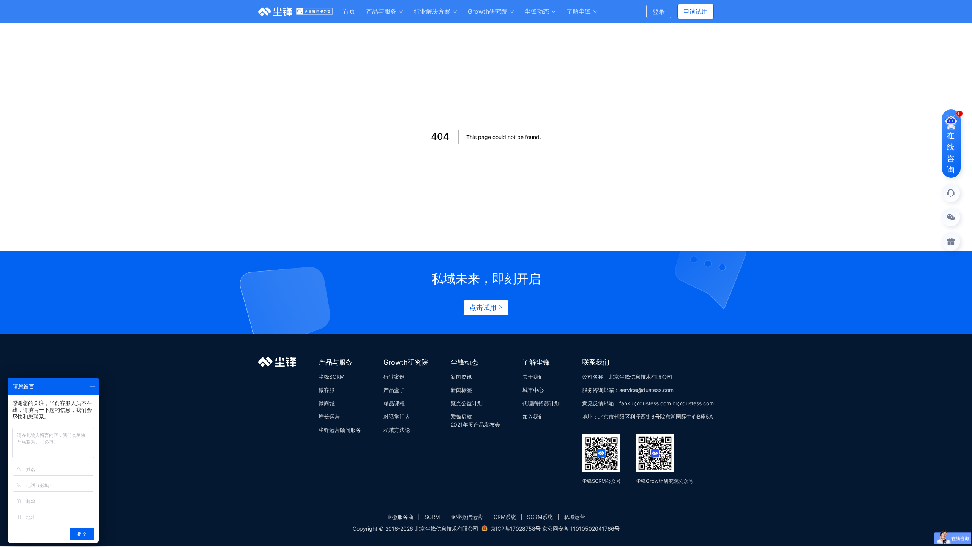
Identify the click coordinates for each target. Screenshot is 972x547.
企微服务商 (400, 517)
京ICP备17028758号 (516, 528)
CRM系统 (505, 517)
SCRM (432, 517)
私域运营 (574, 517)
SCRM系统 (540, 517)
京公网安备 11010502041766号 (581, 528)
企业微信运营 (467, 517)
